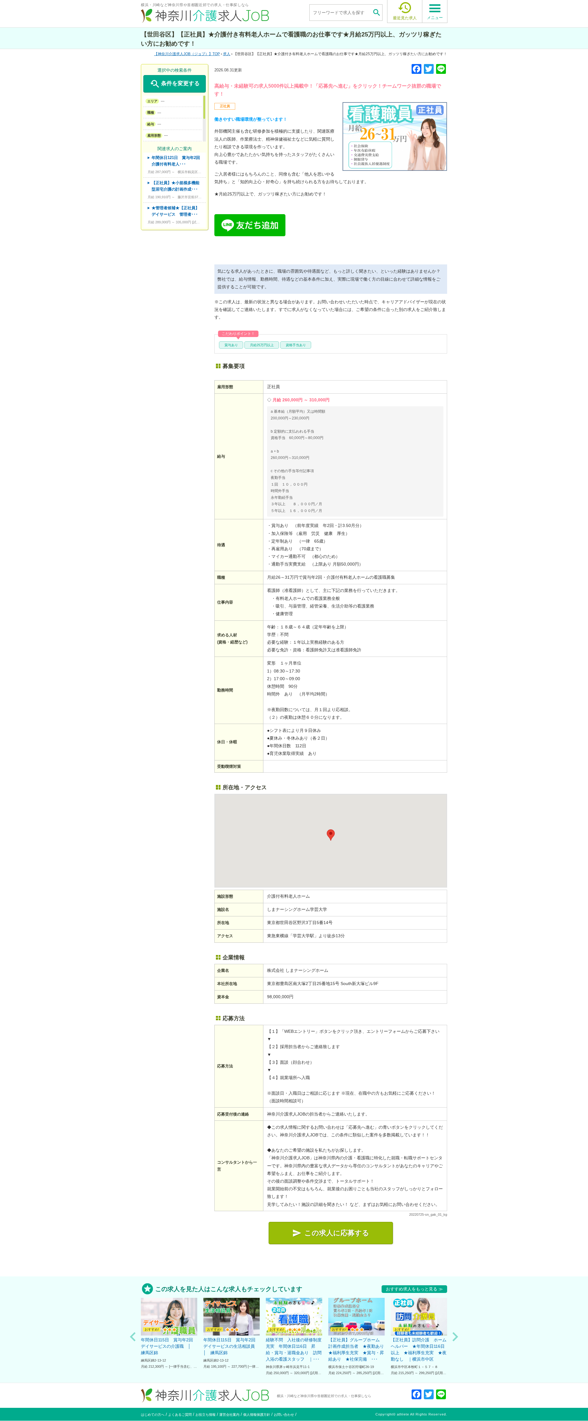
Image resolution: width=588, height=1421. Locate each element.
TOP (189, 54)
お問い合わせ (284, 1414)
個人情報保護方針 (256, 1414)
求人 (226, 54)
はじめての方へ (152, 1414)
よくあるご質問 (180, 1414)
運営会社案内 (229, 1414)
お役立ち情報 (205, 1414)
